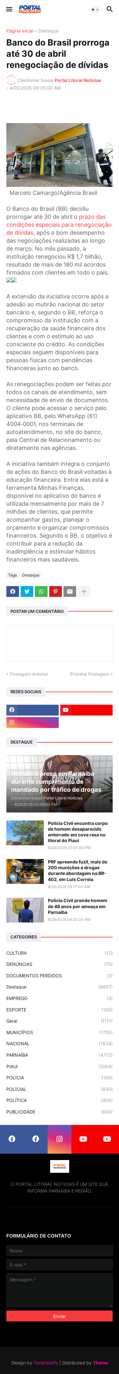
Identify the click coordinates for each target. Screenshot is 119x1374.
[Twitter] (27, 591)
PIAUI (59, 1066)
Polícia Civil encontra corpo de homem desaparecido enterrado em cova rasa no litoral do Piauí (78, 831)
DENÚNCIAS (59, 964)
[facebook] (32, 710)
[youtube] (86, 710)
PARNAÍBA (59, 1055)
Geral (59, 1021)
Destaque (48, 31)
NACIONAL (59, 1043)
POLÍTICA (59, 1100)
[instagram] (32, 722)
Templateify (46, 1362)
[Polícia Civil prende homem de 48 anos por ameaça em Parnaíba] (25, 910)
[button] (8, 9)
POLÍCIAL (59, 1089)
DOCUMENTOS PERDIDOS (59, 975)
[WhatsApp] (41, 591)
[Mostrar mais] (84, 591)
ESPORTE (59, 1009)
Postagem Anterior (29, 674)
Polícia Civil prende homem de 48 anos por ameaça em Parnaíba (77, 906)
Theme (100, 1362)
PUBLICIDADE (59, 1111)
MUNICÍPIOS (59, 1032)
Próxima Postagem (89, 674)
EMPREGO (59, 998)
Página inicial (19, 31)
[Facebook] (12, 591)
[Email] (69, 591)
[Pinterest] (55, 591)
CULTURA (59, 953)
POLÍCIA (59, 1077)
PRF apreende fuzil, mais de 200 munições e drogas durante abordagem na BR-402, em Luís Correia (77, 870)
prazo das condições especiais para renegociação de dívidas (59, 224)
